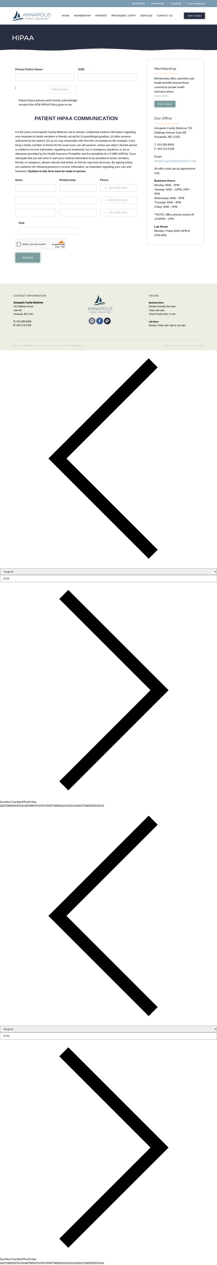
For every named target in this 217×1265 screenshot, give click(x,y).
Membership (82, 15)
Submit (27, 257)
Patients (101, 15)
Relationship (67, 180)
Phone (104, 180)
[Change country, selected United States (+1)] (103, 187)
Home (65, 15)
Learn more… (162, 95)
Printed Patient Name (29, 69)
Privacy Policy (171, 346)
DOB (82, 69)
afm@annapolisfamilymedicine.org (175, 161)
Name (19, 180)
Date (22, 222)
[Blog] (107, 321)
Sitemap (201, 346)
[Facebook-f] (99, 321)
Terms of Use (188, 346)
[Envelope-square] (92, 321)
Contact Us (165, 15)
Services (146, 15)
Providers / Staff (123, 15)
